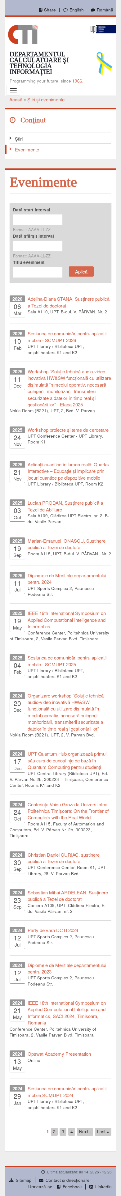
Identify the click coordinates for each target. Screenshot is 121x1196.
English (76, 10)
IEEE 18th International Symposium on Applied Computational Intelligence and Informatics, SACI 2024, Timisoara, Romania (67, 1012)
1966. (77, 81)
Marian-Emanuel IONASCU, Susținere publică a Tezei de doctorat (66, 543)
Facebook (72, 1187)
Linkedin (103, 1187)
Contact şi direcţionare (68, 1180)
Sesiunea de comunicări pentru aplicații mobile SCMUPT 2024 (67, 1091)
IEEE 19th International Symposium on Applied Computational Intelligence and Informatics (67, 620)
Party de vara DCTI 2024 (53, 930)
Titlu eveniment (29, 262)
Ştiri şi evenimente (46, 99)
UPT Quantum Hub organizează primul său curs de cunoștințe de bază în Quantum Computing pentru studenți (67, 760)
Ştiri (19, 138)
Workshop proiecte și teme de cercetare (68, 429)
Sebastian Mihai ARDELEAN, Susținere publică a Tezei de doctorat (68, 895)
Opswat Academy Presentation (59, 1053)
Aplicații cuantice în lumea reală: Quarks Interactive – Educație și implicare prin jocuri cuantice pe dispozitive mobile (68, 471)
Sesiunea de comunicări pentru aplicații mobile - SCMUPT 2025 (67, 660)
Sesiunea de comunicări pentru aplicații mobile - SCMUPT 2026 (67, 336)
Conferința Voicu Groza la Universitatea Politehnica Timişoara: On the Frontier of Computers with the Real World (68, 811)
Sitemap (24, 1180)
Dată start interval (31, 210)
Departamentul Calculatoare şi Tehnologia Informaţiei (39, 62)
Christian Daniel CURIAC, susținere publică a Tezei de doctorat (64, 857)
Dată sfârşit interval (33, 236)
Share (50, 10)
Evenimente (27, 149)
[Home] (23, 34)
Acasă (15, 99)
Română (105, 10)
